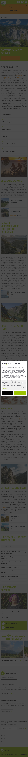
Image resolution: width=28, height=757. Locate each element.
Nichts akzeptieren (7, 393)
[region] (14, 385)
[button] (22, 383)
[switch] (23, 383)
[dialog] (14, 378)
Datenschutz (9, 364)
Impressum (4, 364)
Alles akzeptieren (20, 393)
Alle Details (5, 388)
